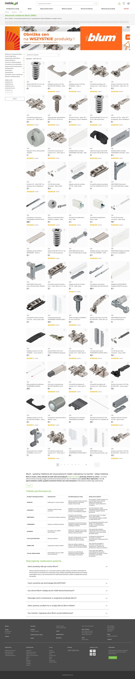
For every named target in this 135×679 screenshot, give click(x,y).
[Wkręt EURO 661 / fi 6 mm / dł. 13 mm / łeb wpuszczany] (99, 104)
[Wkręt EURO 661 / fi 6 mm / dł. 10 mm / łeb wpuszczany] (36, 70)
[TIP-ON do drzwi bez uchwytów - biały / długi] (120, 204)
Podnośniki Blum (10, 60)
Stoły (83, 637)
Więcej (15, 98)
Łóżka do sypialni (60, 626)
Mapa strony (52, 660)
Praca (50, 653)
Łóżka (32, 638)
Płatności (28, 660)
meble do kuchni (73, 476)
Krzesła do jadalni (35, 631)
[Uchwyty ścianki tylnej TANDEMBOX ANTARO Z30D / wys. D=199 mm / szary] (99, 337)
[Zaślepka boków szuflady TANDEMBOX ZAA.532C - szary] (120, 137)
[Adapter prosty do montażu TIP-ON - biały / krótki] (78, 171)
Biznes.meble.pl (52, 662)
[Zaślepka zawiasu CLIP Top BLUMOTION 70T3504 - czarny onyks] (36, 404)
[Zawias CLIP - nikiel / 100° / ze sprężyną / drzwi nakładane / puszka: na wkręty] (36, 171)
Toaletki (109, 639)
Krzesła (33, 629)
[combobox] (43, 54)
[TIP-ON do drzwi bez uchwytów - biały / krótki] (57, 171)
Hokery (7, 636)
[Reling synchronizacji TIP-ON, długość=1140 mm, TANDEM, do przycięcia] (99, 404)
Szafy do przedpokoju (112, 636)
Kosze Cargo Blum (10, 56)
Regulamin (28, 650)
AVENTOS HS (9, 92)
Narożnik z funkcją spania (88, 626)
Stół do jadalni (85, 639)
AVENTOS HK (9, 84)
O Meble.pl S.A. (52, 655)
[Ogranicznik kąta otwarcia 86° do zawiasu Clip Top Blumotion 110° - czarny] (99, 137)
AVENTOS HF (9, 82)
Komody (33, 626)
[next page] (97, 464)
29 (86, 464)
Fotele (7, 629)
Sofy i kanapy (85, 629)
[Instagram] (94, 651)
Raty (27, 658)
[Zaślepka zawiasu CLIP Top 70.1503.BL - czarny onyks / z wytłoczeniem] (36, 337)
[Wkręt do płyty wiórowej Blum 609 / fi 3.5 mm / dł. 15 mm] (57, 104)
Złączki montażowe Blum (12, 76)
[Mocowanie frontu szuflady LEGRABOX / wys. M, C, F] (36, 437)
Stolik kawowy (110, 629)
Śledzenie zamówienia (10, 650)
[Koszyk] (128, 3)
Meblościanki (60, 634)
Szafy (108, 634)
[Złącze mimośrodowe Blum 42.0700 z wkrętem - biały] (57, 204)
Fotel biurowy (8, 631)
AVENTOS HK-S (9, 86)
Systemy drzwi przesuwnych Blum (14, 66)
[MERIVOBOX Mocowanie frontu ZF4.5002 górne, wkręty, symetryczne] (78, 237)
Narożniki (58, 638)
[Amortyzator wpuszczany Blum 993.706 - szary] (57, 404)
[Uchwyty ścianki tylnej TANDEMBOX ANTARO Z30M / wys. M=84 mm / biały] (78, 437)
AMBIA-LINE (8, 80)
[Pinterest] (91, 654)
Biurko (7, 626)
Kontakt (51, 650)
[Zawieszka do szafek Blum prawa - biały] (99, 204)
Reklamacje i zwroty (31, 653)
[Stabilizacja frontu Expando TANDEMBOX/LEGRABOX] (78, 404)
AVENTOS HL (9, 90)
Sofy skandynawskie (86, 634)
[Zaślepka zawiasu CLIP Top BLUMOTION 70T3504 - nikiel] (57, 70)
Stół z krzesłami (110, 627)
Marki (50, 658)
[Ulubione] (124, 3)
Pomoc (28, 657)
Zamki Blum (8, 70)
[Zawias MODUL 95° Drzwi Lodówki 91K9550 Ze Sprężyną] (57, 337)
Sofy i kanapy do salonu (87, 631)
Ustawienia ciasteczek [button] (10, 655)
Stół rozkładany (110, 626)
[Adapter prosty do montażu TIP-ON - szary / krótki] (120, 404)
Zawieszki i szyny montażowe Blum (14, 74)
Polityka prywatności (31, 652)
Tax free (28, 665)
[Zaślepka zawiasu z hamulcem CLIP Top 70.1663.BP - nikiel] (99, 237)
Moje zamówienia (9, 652)
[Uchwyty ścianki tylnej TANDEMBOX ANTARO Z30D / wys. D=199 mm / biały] (57, 304)
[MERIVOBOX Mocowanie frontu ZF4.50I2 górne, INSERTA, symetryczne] (120, 304)
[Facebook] (91, 651)
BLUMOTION (9, 94)
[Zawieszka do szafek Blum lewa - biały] (78, 204)
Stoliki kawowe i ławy (37, 634)
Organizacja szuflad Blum (12, 58)
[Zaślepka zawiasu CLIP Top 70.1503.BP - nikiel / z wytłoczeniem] (78, 70)
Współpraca (52, 652)
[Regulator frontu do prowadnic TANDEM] (36, 137)
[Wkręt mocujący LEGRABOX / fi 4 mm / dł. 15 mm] (78, 304)
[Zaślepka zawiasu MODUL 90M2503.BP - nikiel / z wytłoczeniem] (36, 237)
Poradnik (28, 662)
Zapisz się (112, 657)
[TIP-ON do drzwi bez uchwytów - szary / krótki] (120, 337)
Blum (36, 58)
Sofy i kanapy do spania (87, 632)
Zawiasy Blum (9, 72)
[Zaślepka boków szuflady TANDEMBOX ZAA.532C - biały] (78, 137)
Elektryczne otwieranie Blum (13, 54)
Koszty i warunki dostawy (32, 655)
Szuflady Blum (9, 68)
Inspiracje (28, 663)
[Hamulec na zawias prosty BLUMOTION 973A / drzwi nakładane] (57, 371)
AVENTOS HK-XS (10, 88)
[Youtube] (94, 654)
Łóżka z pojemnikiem (61, 627)
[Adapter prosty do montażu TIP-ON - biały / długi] (78, 271)
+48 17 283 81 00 (73, 650)
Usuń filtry (29, 58)
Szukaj (96, 3)
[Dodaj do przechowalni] (43, 63)
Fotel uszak (7, 633)
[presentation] (7, 38)
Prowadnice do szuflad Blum (13, 64)
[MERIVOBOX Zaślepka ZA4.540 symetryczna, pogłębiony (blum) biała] (120, 237)
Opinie (50, 657)
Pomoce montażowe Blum (13, 62)
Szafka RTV (109, 631)
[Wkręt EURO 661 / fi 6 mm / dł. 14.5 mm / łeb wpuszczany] (57, 237)
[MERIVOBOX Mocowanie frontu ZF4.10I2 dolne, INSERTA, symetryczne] (36, 271)
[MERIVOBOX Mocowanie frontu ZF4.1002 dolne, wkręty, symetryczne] (120, 171)
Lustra (57, 631)
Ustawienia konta (9, 653)
